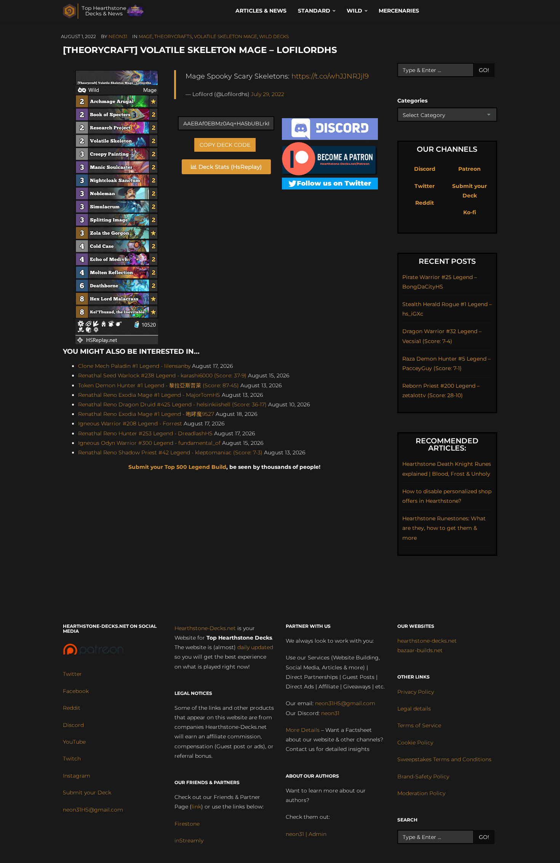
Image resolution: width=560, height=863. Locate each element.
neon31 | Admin (306, 834)
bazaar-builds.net (420, 650)
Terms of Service (419, 725)
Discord (424, 168)
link (196, 806)
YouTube (74, 741)
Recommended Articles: (447, 444)
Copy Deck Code (225, 144)
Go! (484, 70)
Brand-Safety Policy (423, 776)
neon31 (118, 36)
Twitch (72, 758)
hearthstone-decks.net (427, 640)
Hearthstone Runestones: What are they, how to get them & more (444, 528)
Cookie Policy (415, 742)
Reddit (424, 202)
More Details (303, 730)
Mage (145, 36)
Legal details (414, 708)
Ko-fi (469, 212)
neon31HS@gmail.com (93, 809)
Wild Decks (274, 36)
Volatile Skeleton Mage (225, 36)
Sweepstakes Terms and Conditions (444, 759)
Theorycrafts (173, 36)
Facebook (76, 691)
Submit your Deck (87, 792)
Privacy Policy (415, 691)
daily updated (255, 647)
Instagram (76, 775)
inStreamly (188, 840)
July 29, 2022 (267, 94)
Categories (412, 100)
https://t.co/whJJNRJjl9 (330, 76)
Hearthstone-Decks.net (205, 628)
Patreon (469, 168)
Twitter (424, 186)
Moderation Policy (421, 793)
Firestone (187, 823)
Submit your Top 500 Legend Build (177, 467)
